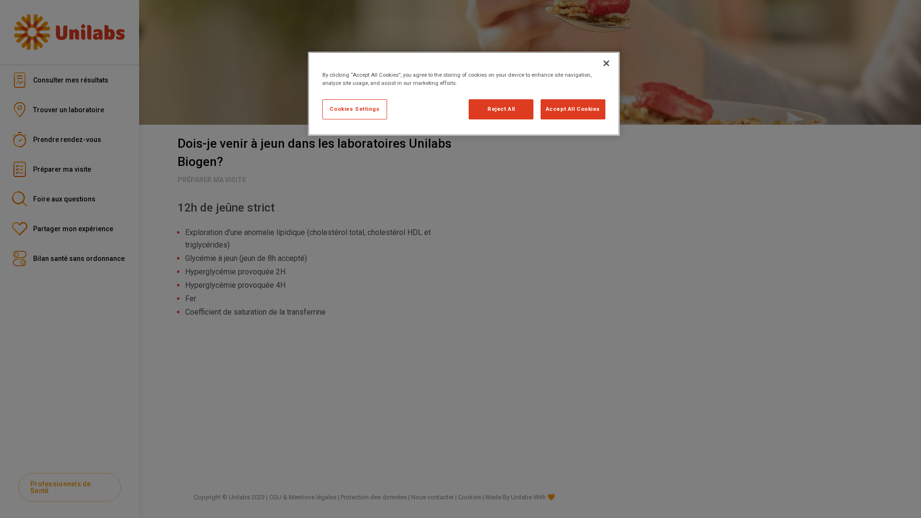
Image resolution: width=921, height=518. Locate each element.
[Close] (606, 63)
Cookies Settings (354, 109)
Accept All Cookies (573, 109)
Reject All (501, 109)
